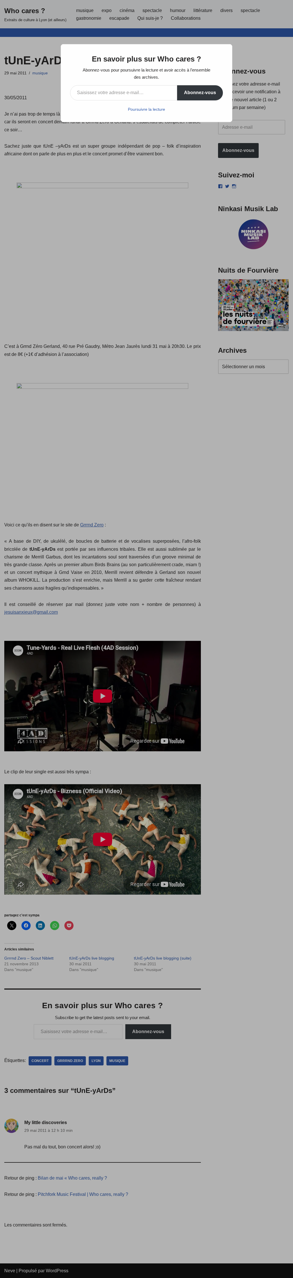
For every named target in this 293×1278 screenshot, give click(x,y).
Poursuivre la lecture (146, 109)
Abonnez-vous (200, 92)
